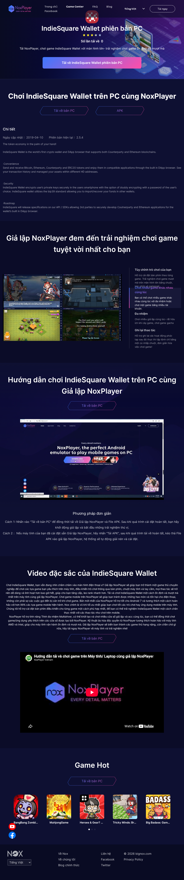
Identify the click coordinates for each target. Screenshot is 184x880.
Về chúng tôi (66, 859)
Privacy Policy (133, 859)
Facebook (51, 11)
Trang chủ (51, 6)
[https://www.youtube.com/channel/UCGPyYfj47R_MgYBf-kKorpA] (12, 826)
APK (120, 110)
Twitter (106, 865)
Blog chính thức (68, 865)
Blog (109, 6)
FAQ (95, 6)
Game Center (75, 6)
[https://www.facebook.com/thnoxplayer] (12, 835)
